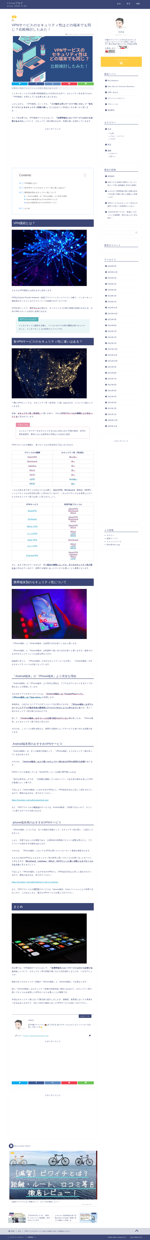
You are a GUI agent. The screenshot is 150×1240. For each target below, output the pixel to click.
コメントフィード (114, 542)
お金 (112, 133)
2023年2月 (112, 296)
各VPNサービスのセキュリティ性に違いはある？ (45, 188)
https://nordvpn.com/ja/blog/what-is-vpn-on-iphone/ (35, 882)
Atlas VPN (32, 540)
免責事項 (111, 110)
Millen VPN (32, 526)
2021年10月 (113, 361)
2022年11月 (112, 308)
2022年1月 (112, 343)
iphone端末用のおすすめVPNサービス (41, 203)
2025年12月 (113, 272)
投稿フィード (112, 538)
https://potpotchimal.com (36, 1035)
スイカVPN (32, 534)
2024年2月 (112, 278)
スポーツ (113, 153)
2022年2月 (112, 337)
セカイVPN (32, 546)
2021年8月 (112, 373)
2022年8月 (112, 325)
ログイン (110, 535)
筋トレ (113, 156)
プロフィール (113, 104)
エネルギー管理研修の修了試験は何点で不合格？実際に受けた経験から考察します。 (122, 194)
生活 (119, 4)
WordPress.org (113, 545)
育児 (128, 4)
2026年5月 (112, 266)
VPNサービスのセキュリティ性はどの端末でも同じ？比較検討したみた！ (123, 204)
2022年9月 (112, 319)
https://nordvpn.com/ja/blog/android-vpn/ (30, 800)
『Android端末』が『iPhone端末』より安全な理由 (46, 196)
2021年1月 (112, 414)
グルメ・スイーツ (117, 136)
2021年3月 (112, 402)
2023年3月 (112, 290)
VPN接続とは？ (31, 183)
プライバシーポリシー (116, 98)
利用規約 (111, 176)
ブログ (113, 139)
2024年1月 (112, 284)
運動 (138, 4)
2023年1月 (112, 302)
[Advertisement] (53, 146)
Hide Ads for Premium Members (121, 86)
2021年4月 (112, 397)
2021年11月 (112, 355)
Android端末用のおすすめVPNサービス (42, 199)
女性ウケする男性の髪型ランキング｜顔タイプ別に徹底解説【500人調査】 (122, 183)
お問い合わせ (113, 92)
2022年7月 (112, 331)
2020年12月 (113, 420)
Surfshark (32, 519)
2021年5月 (112, 391)
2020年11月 (112, 426)
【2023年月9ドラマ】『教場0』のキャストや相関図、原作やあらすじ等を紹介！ (122, 215)
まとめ (27, 208)
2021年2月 (112, 408)
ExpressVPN (32, 556)
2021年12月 (113, 349)
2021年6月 (112, 385)
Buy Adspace (113, 80)
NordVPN (32, 511)
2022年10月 (113, 314)
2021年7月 (112, 379)
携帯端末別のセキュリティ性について (40, 192)
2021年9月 (112, 367)
